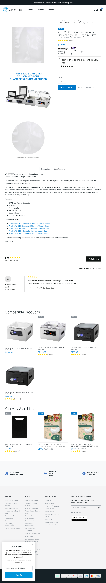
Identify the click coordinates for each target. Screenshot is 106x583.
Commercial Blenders (12, 516)
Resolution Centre (51, 525)
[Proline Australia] (15, 10)
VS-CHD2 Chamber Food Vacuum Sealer (85, 348)
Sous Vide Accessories (32, 533)
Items (60, 77)
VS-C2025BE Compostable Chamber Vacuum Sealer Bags (84, 445)
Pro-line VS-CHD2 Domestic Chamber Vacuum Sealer (29, 231)
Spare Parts (29, 536)
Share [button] (52, 288)
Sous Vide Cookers (11, 508)
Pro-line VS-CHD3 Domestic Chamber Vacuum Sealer (29, 233)
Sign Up (19, 575)
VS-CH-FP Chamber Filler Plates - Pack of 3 (19, 445)
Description (45, 169)
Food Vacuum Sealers (12, 500)
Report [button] (48, 288)
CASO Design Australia (12, 529)
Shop (30, 10)
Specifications (59, 169)
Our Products (49, 503)
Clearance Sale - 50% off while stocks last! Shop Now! (53, 2)
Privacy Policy (49, 512)
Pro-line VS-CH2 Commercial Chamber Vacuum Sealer (29, 223)
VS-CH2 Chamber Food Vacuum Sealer (18, 349)
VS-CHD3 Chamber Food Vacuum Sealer (19, 393)
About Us (48, 500)
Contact (51, 10)
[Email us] (72, 513)
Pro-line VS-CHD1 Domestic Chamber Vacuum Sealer (29, 228)
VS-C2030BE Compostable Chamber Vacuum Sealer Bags (51, 445)
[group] (16, 257)
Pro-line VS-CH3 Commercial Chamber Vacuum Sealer (29, 226)
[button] (94, 9)
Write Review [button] (94, 259)
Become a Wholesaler (52, 506)
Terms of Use (49, 509)
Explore (40, 10)
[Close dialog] (32, 545)
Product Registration (52, 522)
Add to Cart (67, 87)
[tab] (46, 169)
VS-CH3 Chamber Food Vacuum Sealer (51, 348)
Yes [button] (44, 288)
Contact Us (48, 519)
